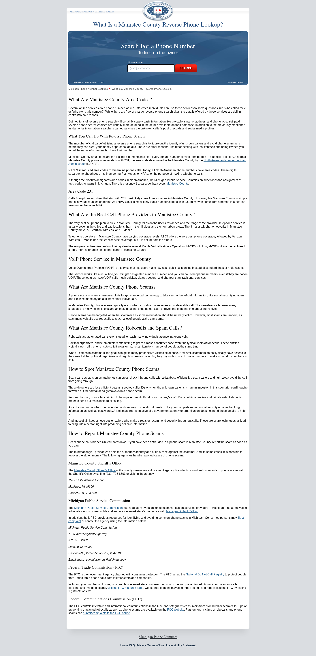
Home (124, 645)
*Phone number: (135, 62)
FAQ (132, 645)
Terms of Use (155, 645)
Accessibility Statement (181, 645)
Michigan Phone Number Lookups (88, 88)
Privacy (141, 645)
